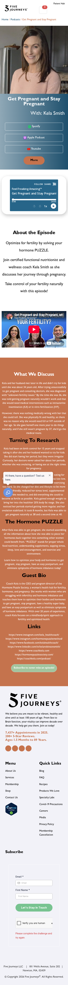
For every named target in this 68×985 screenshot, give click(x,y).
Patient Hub (59, 4)
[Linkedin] (22, 748)
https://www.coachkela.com (34, 651)
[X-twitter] (29, 748)
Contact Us (11, 797)
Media (42, 817)
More (34, 160)
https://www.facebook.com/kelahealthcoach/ (34, 643)
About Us (10, 771)
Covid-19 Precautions (51, 804)
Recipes (43, 784)
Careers (43, 811)
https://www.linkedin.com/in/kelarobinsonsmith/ (34, 647)
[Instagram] (15, 748)
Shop (8, 791)
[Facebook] (8, 748)
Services (9, 777)
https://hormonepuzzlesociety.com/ (34, 655)
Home (5, 19)
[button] (57, 10)
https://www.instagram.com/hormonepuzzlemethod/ (34, 639)
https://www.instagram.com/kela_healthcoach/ (34, 635)
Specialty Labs (46, 797)
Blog (41, 771)
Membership (12, 784)
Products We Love (49, 791)
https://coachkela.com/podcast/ (34, 659)
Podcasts (15, 19)
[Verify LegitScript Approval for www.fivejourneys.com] (11, 815)
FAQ (41, 777)
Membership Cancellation (46, 833)
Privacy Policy (46, 824)
